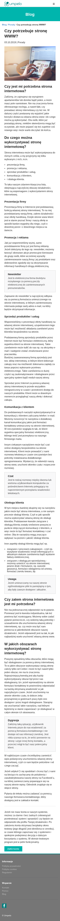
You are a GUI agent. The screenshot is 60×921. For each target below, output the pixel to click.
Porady (11, 25)
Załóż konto (13, 849)
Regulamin (7, 872)
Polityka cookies (9, 869)
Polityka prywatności (11, 866)
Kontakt (5, 887)
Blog (4, 25)
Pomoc (5, 891)
